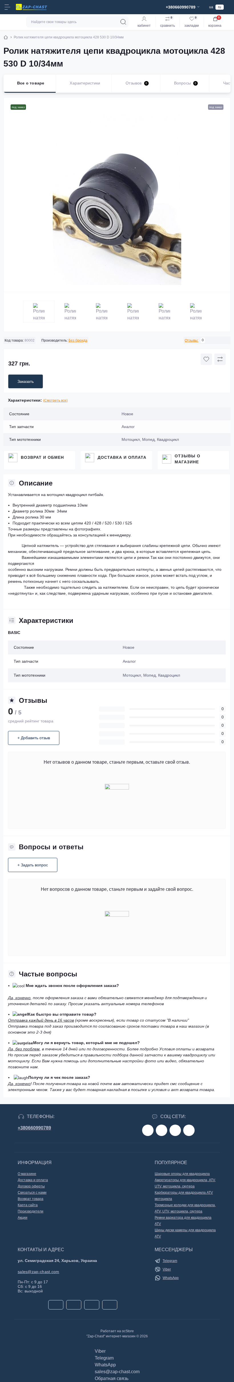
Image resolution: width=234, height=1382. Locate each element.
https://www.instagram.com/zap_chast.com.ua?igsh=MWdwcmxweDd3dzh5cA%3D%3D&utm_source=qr (161, 1130)
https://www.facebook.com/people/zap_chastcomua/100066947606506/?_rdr (148, 1130)
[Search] (123, 21)
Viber (167, 1269)
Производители (30, 1211)
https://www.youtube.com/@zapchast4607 (189, 1130)
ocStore (128, 1331)
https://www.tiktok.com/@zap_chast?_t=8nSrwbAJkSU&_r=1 (175, 1130)
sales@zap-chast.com (38, 1271)
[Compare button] (220, 359)
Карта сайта (28, 1205)
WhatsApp (171, 1278)
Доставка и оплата (122, 457)
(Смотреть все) (55, 400)
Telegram (170, 1261)
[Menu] (7, 7)
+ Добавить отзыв (33, 738)
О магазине (27, 1174)
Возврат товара (30, 1199)
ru (219, 7)
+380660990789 (34, 1127)
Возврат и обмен (42, 457)
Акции (22, 1218)
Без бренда (77, 340)
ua (211, 7)
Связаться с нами (32, 1193)
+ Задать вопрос (32, 865)
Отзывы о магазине (187, 459)
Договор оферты (31, 1186)
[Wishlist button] (206, 359)
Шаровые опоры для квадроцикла (182, 1174)
